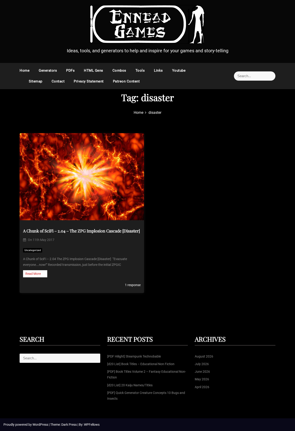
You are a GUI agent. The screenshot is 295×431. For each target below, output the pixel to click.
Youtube (179, 70)
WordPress (40, 424)
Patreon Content (126, 81)
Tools (140, 70)
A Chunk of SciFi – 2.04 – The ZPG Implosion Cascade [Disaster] (81, 231)
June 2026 (202, 371)
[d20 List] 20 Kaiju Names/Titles (130, 385)
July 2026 (202, 364)
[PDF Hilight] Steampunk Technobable (134, 356)
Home (25, 70)
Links (158, 70)
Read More (33, 274)
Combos (119, 70)
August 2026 (204, 356)
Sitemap (35, 81)
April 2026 (202, 387)
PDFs (70, 70)
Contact (58, 81)
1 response (132, 285)
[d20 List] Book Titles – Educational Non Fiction (140, 364)
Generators (48, 70)
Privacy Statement (89, 81)
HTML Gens (93, 70)
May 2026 (202, 379)
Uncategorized (32, 250)
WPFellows (92, 424)
